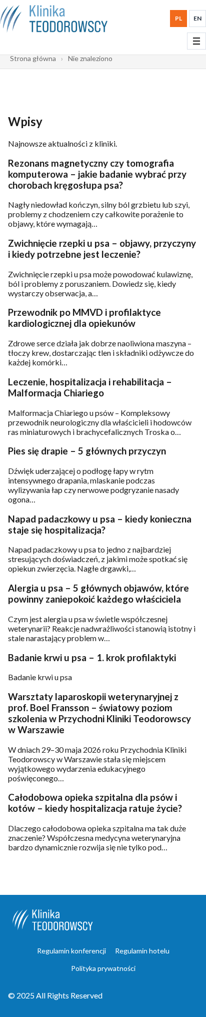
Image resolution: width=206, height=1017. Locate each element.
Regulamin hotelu (142, 950)
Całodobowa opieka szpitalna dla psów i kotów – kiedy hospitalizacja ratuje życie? (95, 803)
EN (198, 18)
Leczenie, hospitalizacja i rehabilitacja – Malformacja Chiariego (90, 387)
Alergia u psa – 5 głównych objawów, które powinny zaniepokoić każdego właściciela (98, 594)
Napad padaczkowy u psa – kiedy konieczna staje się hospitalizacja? (100, 525)
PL (178, 18)
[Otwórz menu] (196, 41)
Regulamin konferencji (71, 950)
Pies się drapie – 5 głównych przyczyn (87, 450)
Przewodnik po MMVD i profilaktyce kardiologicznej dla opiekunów (84, 318)
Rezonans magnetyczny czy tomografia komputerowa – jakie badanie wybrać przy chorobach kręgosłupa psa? (97, 174)
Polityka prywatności (103, 968)
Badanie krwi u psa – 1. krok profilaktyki (92, 657)
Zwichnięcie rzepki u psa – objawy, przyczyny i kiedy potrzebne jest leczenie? (102, 249)
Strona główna (33, 58)
